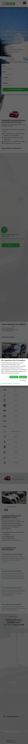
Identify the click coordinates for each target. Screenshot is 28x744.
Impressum (16, 383)
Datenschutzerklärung (6, 383)
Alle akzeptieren (13, 377)
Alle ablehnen (23, 377)
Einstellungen (23, 380)
